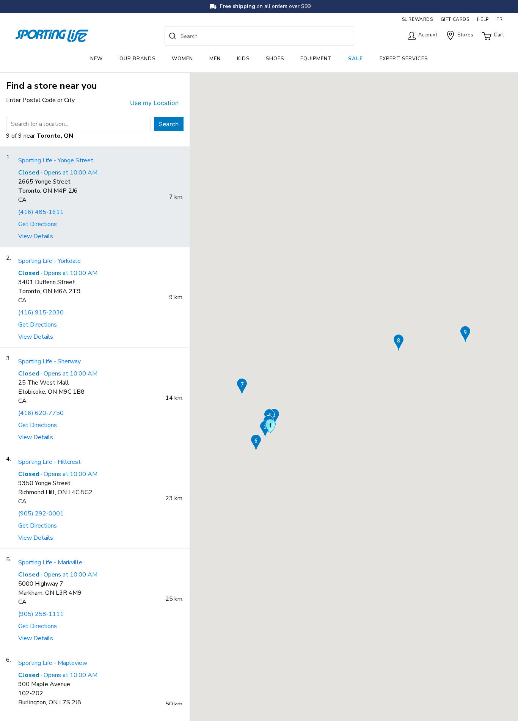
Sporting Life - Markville (50, 562)
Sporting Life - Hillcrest (49, 462)
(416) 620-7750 (41, 413)
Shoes (275, 58)
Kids (243, 58)
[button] (270, 426)
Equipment (316, 58)
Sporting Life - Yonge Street (55, 160)
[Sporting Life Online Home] (52, 36)
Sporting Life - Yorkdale (49, 261)
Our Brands (137, 58)
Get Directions (37, 224)
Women (182, 58)
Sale (355, 58)
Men (215, 58)
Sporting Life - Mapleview (52, 663)
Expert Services (404, 58)
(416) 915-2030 (41, 312)
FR (499, 19)
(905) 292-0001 (41, 513)
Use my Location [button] (154, 103)
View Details (35, 236)
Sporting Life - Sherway (49, 361)
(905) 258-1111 (41, 614)
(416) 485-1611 (41, 212)
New (96, 58)
